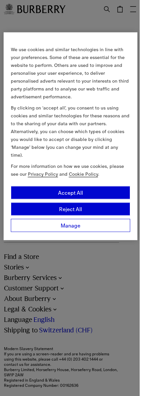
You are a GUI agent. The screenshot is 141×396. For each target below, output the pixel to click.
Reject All (70, 209)
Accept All (70, 193)
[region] (71, 136)
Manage (70, 225)
